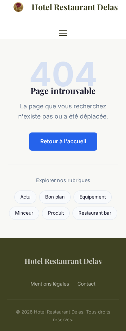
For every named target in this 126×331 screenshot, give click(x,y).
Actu (25, 197)
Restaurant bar (94, 213)
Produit (56, 213)
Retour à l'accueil (63, 141)
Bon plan (55, 197)
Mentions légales (49, 284)
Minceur (24, 213)
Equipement (92, 197)
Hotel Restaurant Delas (74, 6)
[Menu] (63, 33)
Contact (86, 284)
